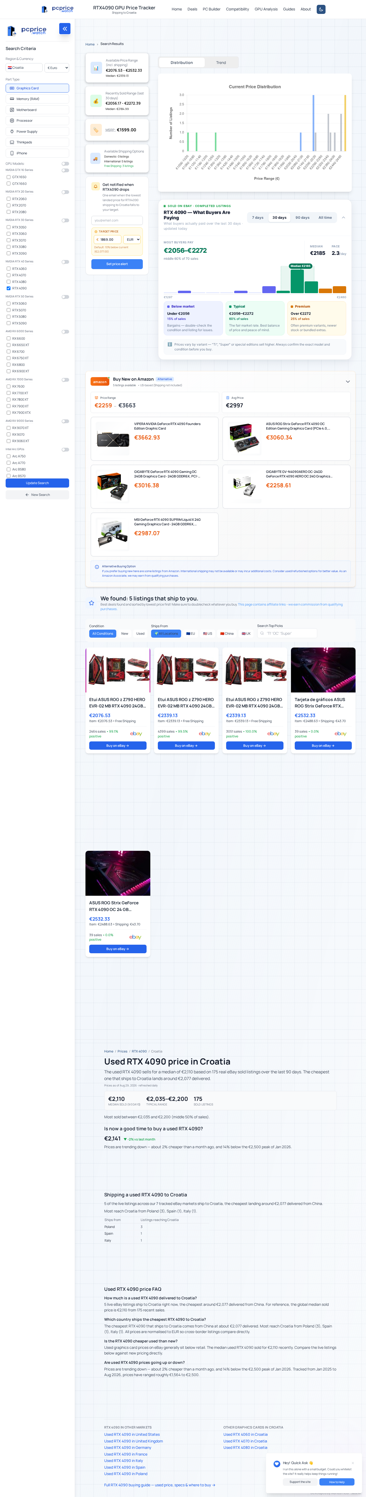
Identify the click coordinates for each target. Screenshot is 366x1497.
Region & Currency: (20, 58)
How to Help (337, 1482)
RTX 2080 (19, 212)
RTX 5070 (19, 310)
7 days (257, 217)
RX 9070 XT (20, 428)
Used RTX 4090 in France (125, 1454)
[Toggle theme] (321, 9)
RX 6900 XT (20, 371)
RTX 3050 (19, 227)
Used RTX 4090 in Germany (127, 1447)
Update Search (37, 483)
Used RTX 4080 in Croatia (245, 1447)
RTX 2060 (19, 199)
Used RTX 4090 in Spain (124, 1467)
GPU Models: (15, 163)
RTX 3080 (19, 246)
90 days (302, 217)
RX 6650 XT (20, 345)
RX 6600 (18, 338)
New (124, 633)
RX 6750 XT (20, 358)
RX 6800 (18, 364)
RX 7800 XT (20, 399)
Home (177, 9)
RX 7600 (18, 386)
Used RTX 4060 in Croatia (245, 1434)
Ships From (159, 626)
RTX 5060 (19, 303)
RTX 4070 (19, 275)
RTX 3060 (19, 233)
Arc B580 (19, 469)
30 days (279, 217)
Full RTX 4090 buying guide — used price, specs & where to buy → (159, 1484)
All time (325, 217)
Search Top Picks (270, 625)
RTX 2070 (19, 205)
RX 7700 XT (20, 393)
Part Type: (13, 79)
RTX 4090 (19, 288)
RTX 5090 (19, 323)
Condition (96, 626)
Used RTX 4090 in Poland (125, 1473)
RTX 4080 (19, 282)
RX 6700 (18, 351)
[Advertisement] (220, 802)
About (306, 9)
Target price (108, 231)
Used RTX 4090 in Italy (123, 1460)
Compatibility (237, 9)
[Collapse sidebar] (65, 28)
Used (140, 633)
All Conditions (102, 633)
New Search (40, 494)
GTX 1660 (19, 183)
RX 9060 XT (20, 441)
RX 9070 (18, 434)
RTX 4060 (19, 268)
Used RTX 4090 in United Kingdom (133, 1441)
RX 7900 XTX (21, 412)
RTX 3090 (19, 253)
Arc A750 (18, 456)
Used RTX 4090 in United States (132, 1434)
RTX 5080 (19, 316)
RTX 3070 (19, 240)
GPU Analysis (266, 9)
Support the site (300, 1482)
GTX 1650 (19, 177)
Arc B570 (18, 476)
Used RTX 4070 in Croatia (245, 1441)
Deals (192, 9)
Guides (289, 9)
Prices (123, 1051)
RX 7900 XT (20, 406)
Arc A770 (18, 463)
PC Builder (212, 9)
